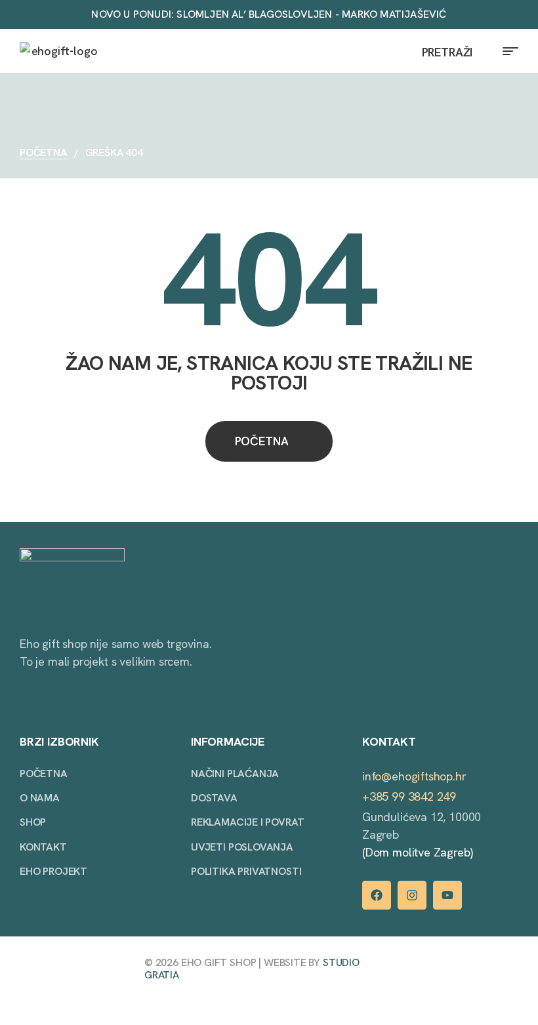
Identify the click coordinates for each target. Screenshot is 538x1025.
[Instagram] (412, 895)
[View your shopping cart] (494, 51)
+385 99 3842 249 (409, 796)
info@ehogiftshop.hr (414, 776)
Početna (44, 152)
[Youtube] (447, 895)
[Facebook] (376, 895)
